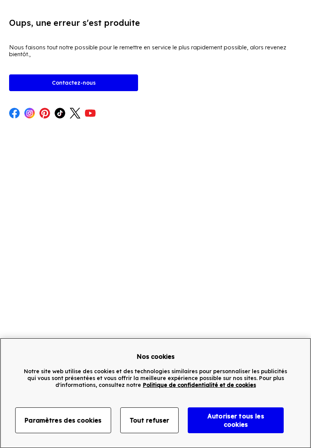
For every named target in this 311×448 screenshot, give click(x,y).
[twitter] (75, 114)
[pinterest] (44, 114)
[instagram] (29, 114)
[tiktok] (60, 114)
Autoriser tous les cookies (235, 420)
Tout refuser (150, 420)
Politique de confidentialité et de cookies (199, 385)
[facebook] (14, 114)
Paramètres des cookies (63, 420)
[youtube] (90, 114)
